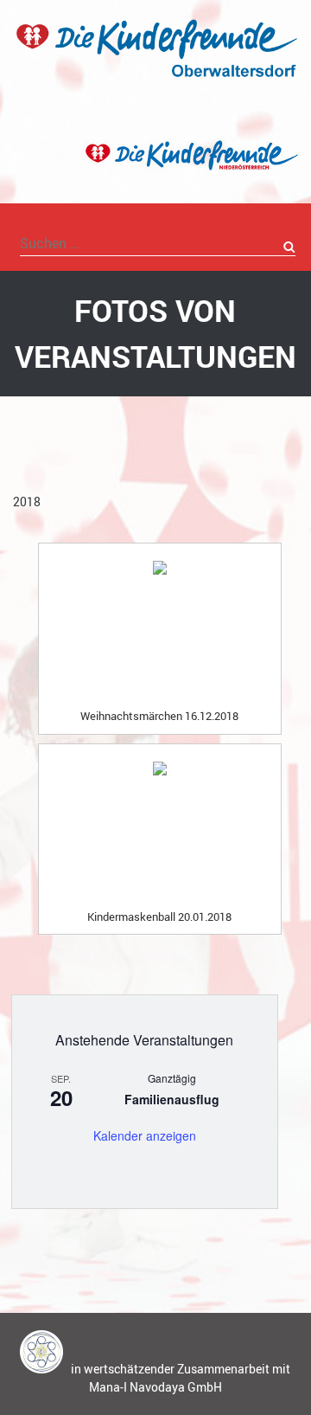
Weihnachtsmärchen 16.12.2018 (159, 716)
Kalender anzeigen (144, 1135)
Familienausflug (171, 1099)
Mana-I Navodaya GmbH (155, 1387)
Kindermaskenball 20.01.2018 (159, 916)
